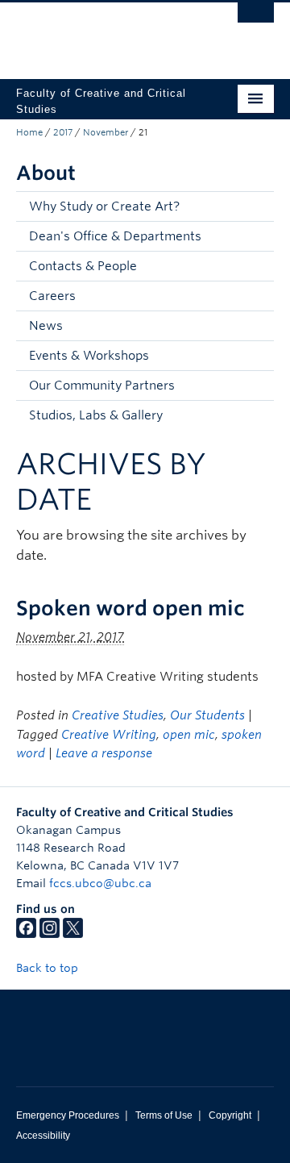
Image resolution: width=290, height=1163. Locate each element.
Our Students (207, 715)
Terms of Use (164, 1115)
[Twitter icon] (73, 933)
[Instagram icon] (49, 933)
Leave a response (104, 753)
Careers (52, 296)
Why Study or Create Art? (104, 206)
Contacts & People (83, 266)
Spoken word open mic (130, 608)
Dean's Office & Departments (115, 236)
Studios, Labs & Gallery (96, 415)
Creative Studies (118, 715)
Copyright (230, 1115)
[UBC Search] (256, 20)
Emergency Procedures (67, 1115)
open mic (189, 734)
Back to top (48, 967)
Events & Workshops (89, 355)
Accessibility (43, 1135)
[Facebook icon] (26, 933)
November (105, 132)
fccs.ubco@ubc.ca (100, 883)
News (46, 326)
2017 (62, 132)
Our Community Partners (102, 385)
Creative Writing (108, 734)
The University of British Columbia (106, 33)
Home (29, 132)
